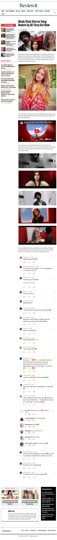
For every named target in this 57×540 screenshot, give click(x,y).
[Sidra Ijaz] (5, 515)
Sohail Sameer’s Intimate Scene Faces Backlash (7, 100)
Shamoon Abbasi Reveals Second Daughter (10, 30)
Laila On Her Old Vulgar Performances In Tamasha (11, 49)
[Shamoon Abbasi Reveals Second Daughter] (3, 30)
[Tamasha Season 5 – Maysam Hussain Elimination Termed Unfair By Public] (3, 35)
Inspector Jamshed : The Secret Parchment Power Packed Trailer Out (7, 73)
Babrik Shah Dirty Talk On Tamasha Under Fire (10, 55)
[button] (54, 12)
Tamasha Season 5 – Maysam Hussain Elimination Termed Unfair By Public (11, 36)
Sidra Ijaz (24, 29)
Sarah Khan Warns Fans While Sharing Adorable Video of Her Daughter (10, 502)
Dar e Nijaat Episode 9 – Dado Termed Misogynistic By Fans (8, 66)
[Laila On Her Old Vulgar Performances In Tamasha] (3, 49)
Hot (2, 97)
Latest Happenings (6, 69)
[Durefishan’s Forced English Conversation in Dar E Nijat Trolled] (3, 42)
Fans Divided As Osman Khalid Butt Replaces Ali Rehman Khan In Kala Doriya (30, 502)
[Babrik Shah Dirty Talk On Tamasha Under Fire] (3, 55)
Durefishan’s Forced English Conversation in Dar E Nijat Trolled (11, 43)
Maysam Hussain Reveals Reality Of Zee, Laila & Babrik (8, 86)
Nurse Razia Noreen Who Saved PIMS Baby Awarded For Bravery (8, 80)
